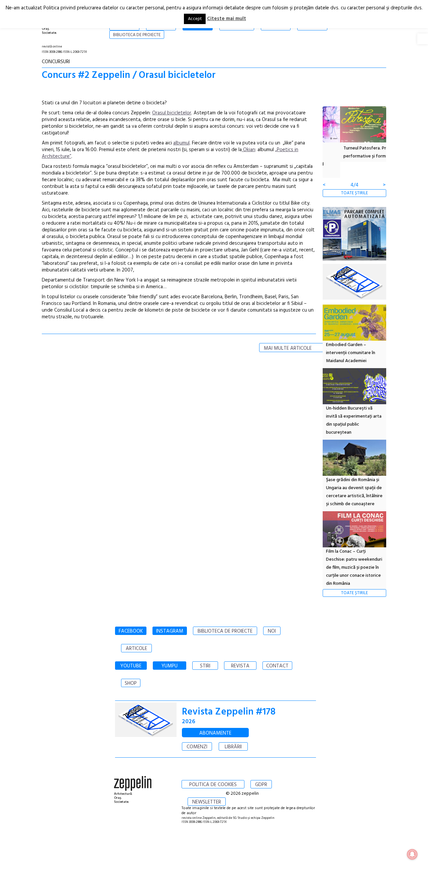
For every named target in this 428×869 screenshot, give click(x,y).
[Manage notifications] (412, 854)
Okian (248, 150)
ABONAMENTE (215, 733)
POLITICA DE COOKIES (213, 785)
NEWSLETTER (206, 802)
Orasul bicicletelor (171, 113)
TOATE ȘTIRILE (354, 193)
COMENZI (197, 747)
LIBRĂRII (233, 747)
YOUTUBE (130, 666)
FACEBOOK (131, 631)
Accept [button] (195, 18)
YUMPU (170, 666)
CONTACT (277, 666)
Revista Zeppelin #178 (229, 712)
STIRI (205, 666)
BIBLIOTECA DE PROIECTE (225, 631)
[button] (422, 38)
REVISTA (240, 666)
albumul (181, 143)
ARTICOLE (136, 649)
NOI (272, 631)
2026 (188, 722)
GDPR (261, 785)
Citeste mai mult (226, 19)
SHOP (131, 683)
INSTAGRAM (169, 631)
